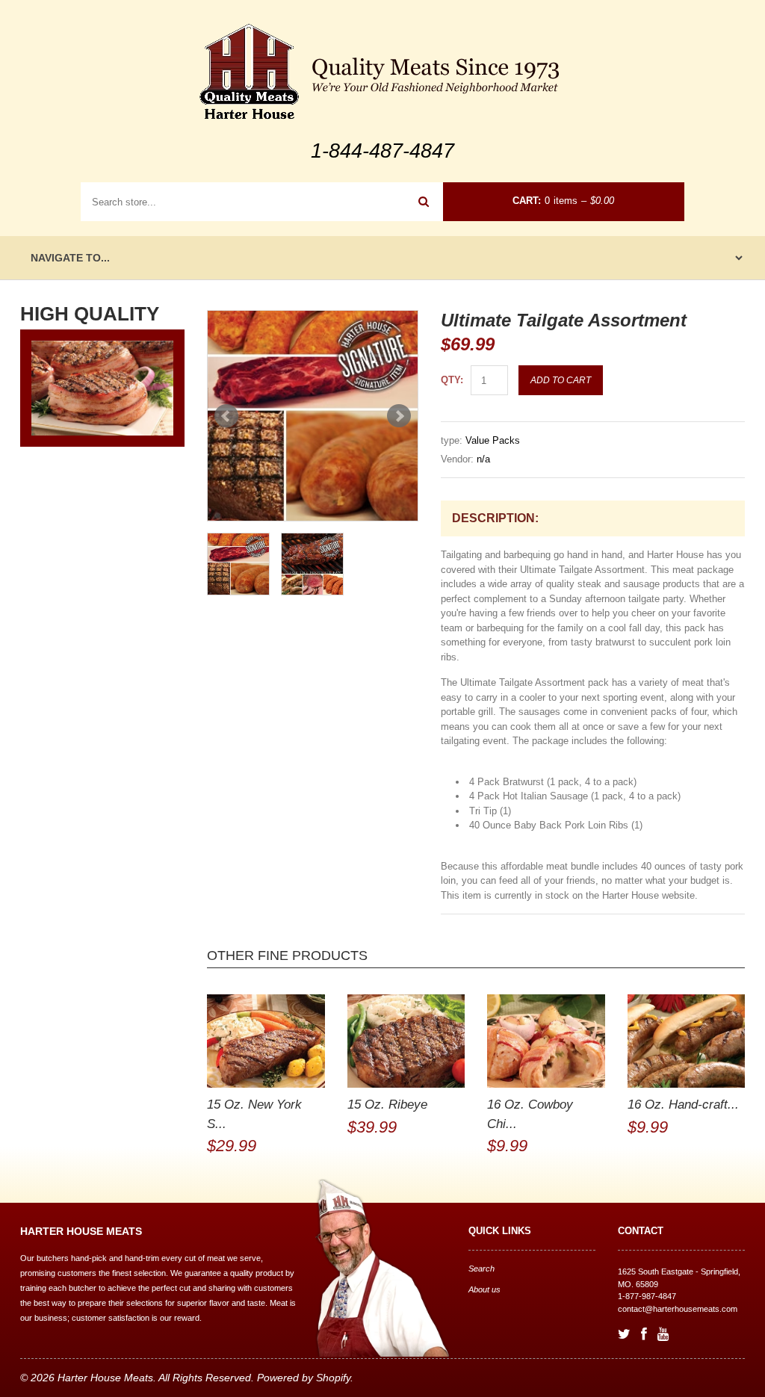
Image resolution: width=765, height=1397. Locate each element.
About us (484, 1289)
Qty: (452, 379)
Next (399, 416)
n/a (483, 459)
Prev (226, 416)
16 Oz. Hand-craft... (683, 1104)
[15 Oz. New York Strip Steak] (266, 1041)
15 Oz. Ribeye (387, 1104)
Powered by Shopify (303, 1378)
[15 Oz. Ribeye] (406, 1041)
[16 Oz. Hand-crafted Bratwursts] (687, 1041)
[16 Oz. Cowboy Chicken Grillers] (546, 1041)
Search (481, 1268)
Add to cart (560, 380)
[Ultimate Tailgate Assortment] (312, 415)
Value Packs (492, 440)
